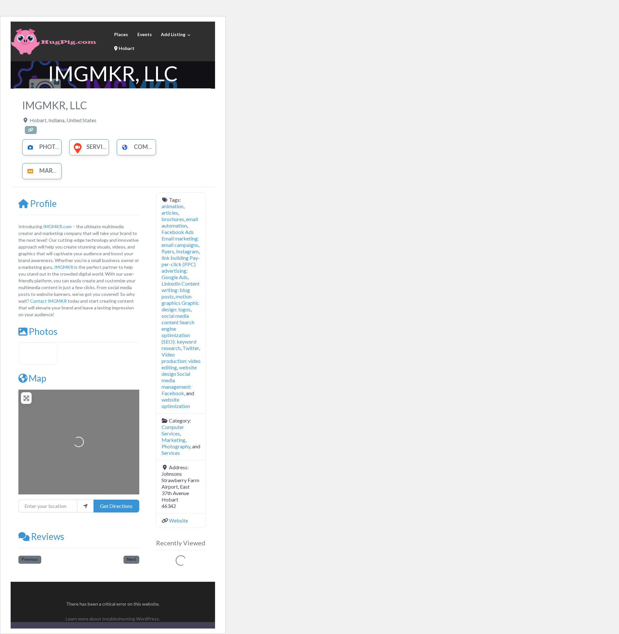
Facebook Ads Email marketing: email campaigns (180, 238)
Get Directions (116, 506)
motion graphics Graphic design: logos (180, 302)
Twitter (190, 348)
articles (170, 213)
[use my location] (85, 506)
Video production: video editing (181, 360)
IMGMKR (63, 267)
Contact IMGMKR (48, 301)
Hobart (126, 48)
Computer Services (173, 430)
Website (178, 520)
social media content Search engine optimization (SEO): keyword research (179, 332)
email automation (180, 222)
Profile (43, 203)
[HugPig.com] (55, 40)
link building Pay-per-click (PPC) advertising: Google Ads (181, 267)
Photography (61, 146)
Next (131, 559)
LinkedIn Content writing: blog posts (181, 289)
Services (99, 146)
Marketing (56, 170)
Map (37, 378)
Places (121, 34)
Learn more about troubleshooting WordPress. (113, 618)
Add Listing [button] (173, 34)
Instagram (187, 251)
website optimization (176, 402)
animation (172, 206)
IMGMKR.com (57, 226)
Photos (43, 331)
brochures (173, 219)
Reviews (47, 536)
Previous (30, 559)
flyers (168, 251)
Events (144, 34)
